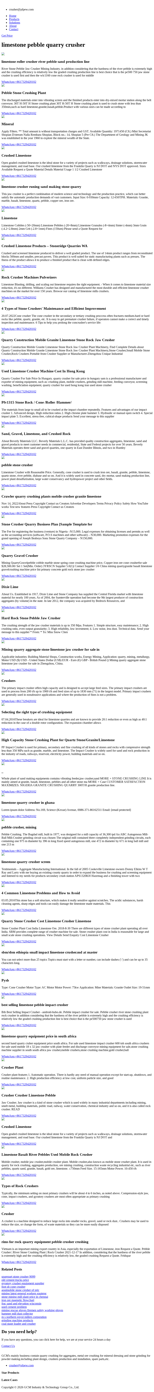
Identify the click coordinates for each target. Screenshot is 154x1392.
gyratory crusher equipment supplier (23, 1283)
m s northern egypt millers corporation (24, 1317)
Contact (13, 29)
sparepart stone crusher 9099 (18, 1276)
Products (14, 19)
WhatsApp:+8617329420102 (19, 81)
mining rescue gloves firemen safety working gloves (32, 1310)
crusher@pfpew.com (21, 1365)
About (13, 25)
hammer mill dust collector (17, 1313)
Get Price (7, 35)
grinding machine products (17, 1320)
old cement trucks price (15, 1280)
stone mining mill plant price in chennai (25, 1296)
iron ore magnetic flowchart (18, 1300)
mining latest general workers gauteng (24, 1293)
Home (12, 15)
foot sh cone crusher (13, 1286)
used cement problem (14, 1306)
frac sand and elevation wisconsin (21, 1303)
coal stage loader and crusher (19, 1323)
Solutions (14, 22)
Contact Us (8, 1346)
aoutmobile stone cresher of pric (20, 1290)
